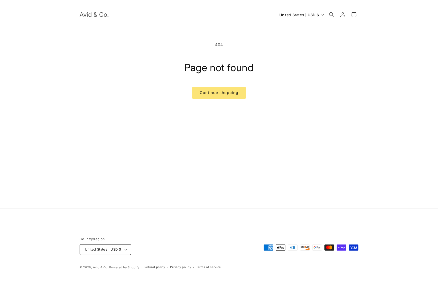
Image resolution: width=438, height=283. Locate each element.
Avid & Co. (101, 267)
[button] (331, 14)
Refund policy (154, 267)
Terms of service (208, 267)
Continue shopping (219, 92)
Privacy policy (180, 267)
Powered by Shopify (124, 267)
